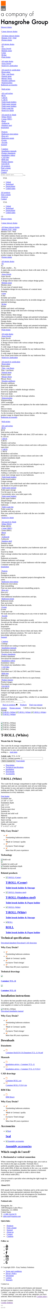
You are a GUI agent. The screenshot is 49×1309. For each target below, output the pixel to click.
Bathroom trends (8, 138)
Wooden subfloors (8, 81)
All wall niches (7, 93)
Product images (7, 162)
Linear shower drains (9, 31)
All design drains (8, 44)
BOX (4, 96)
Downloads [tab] (10, 772)
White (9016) (7, 117)
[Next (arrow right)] (4, 1307)
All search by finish (9, 115)
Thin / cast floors (8, 74)
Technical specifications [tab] (15, 767)
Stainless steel (7, 125)
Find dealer (20, 761)
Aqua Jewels (6, 49)
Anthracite (5, 123)
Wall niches (6, 89)
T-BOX (4, 98)
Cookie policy (42, 1296)
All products (5, 166)
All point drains (7, 61)
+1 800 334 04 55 (9, 1214)
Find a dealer (6, 168)
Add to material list (8, 761)
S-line (4, 53)
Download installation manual (12, 1011)
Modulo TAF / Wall (9, 38)
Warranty (9, 1280)
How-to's (5, 136)
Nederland (10, 184)
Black (4, 121)
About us (4, 170)
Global (8, 182)
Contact (4, 172)
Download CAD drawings (27, 943)
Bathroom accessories (9, 85)
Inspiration (5, 128)
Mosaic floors (7, 78)
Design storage (15, 708)
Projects (4, 132)
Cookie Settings (7, 1303)
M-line (4, 55)
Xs (3, 46)
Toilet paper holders (9, 106)
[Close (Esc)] (2, 1305)
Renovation (6, 72)
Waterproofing (7, 83)
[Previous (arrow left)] (2, 1307)
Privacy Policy (11, 1273)
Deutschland (10, 186)
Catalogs (5, 149)
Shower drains (6, 27)
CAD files (5, 157)
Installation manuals (9, 151)
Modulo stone (7, 51)
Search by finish (8, 110)
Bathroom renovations (10, 134)
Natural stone (7, 76)
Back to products (9, 705)
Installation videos (8, 155)
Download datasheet (9, 943)
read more (13, 752)
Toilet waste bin (7, 108)
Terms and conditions (14, 1271)
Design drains (7, 40)
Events (4, 140)
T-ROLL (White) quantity (10, 758)
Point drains (6, 57)
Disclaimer (10, 1276)
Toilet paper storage (9, 104)
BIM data (5, 160)
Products (23, 705)
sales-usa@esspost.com (12, 1216)
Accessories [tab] (10, 774)
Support (4, 145)
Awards (4, 142)
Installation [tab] (10, 769)
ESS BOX (6, 164)
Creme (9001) (7, 119)
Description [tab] (10, 765)
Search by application (10, 66)
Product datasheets (8, 153)
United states (10, 189)
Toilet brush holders (9, 102)
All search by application (11, 70)
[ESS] (24, 13)
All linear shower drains (11, 36)
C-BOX (5, 100)
